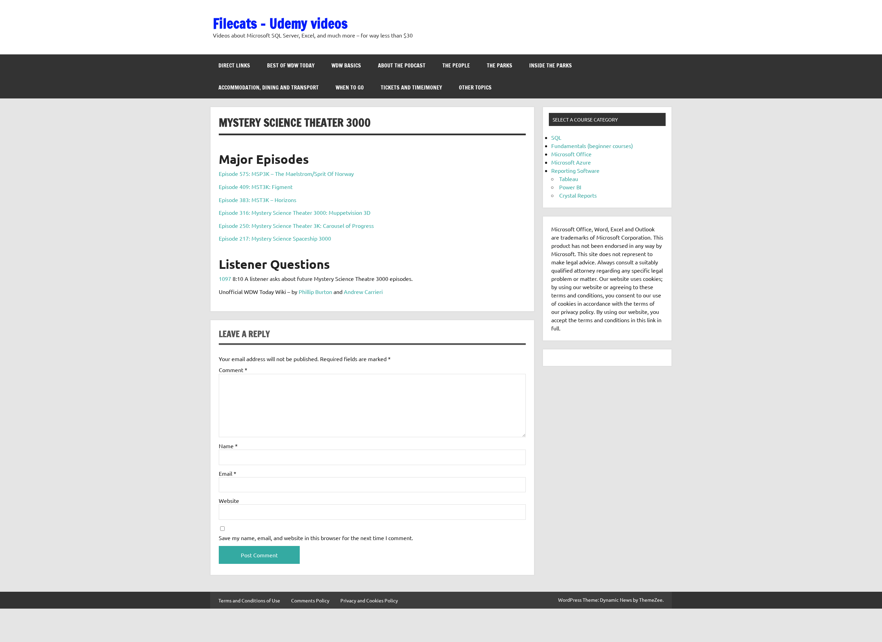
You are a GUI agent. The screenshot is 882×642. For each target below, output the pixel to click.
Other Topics (475, 87)
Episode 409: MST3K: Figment (256, 186)
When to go (350, 87)
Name (228, 446)
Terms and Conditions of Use (249, 600)
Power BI (570, 186)
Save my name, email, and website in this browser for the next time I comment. (316, 537)
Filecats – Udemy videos (280, 23)
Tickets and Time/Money (411, 87)
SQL (556, 137)
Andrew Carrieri (363, 291)
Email (227, 473)
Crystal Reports (578, 195)
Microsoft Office (571, 153)
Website (229, 500)
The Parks (499, 65)
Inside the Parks (550, 65)
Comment (233, 369)
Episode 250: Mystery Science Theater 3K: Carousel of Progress (296, 225)
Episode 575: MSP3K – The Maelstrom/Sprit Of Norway (286, 173)
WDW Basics (346, 65)
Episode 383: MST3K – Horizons (257, 199)
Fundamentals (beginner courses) (592, 145)
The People (456, 65)
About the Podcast (401, 65)
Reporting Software (575, 170)
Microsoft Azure (571, 162)
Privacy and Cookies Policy (369, 600)
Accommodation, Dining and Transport (268, 87)
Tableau (568, 178)
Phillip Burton (315, 291)
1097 (225, 278)
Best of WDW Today (291, 65)
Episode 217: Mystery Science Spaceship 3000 (275, 238)
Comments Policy (310, 600)
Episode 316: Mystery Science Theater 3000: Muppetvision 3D (294, 212)
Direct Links (234, 65)
